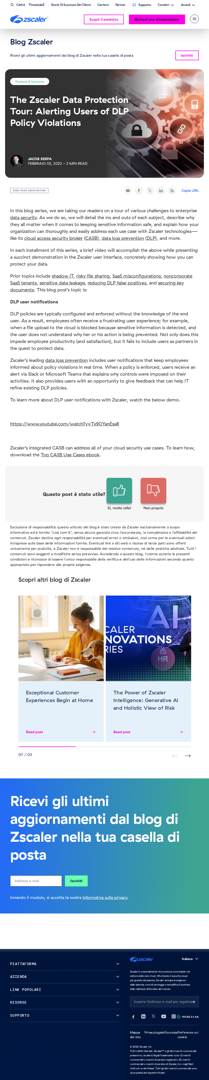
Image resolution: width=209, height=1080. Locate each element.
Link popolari (25, 990)
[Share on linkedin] (161, 190)
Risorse (18, 1002)
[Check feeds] (172, 190)
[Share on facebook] (139, 190)
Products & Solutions (29, 81)
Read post (34, 732)
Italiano (187, 959)
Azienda (18, 977)
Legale (159, 1032)
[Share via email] (128, 190)
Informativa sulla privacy (105, 897)
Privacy (150, 1032)
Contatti (163, 5)
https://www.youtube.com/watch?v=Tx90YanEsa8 (64, 424)
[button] (119, 494)
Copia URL (190, 190)
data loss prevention (66, 360)
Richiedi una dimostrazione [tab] (157, 19)
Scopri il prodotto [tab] (103, 19)
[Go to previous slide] (188, 755)
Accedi (185, 5)
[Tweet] (150, 190)
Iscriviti (76, 881)
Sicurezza (170, 1032)
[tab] (194, 19)
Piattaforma (23, 964)
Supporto (19, 1015)
